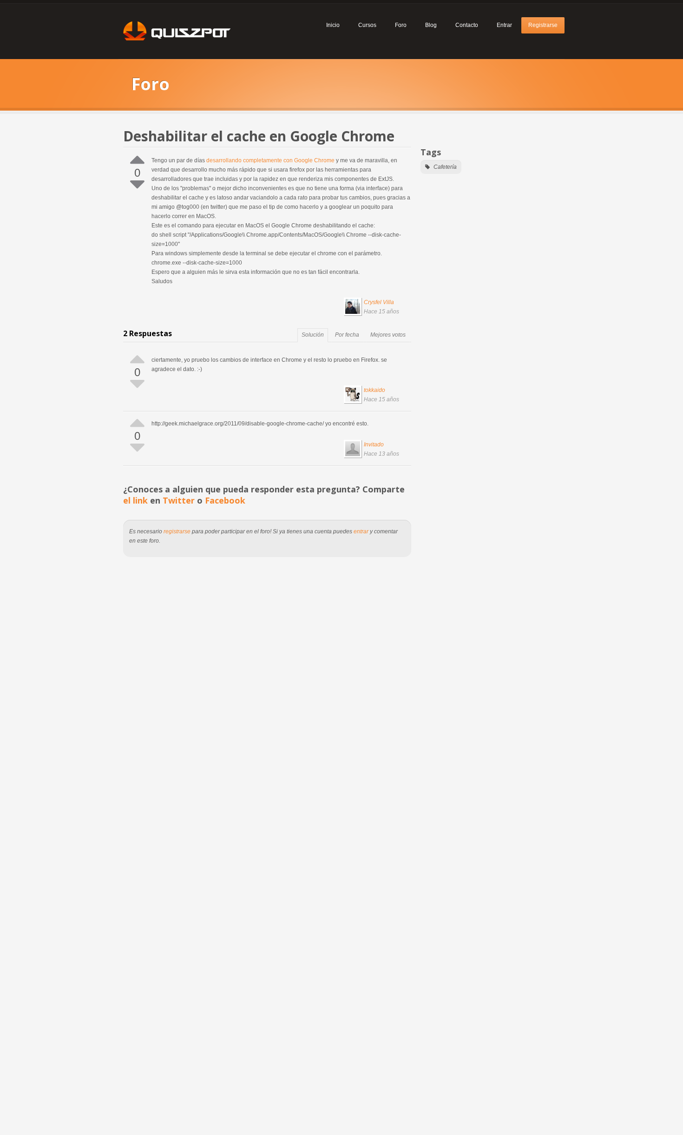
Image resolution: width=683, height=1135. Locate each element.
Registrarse (543, 25)
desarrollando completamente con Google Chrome (270, 160)
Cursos (367, 25)
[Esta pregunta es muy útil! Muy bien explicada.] (137, 159)
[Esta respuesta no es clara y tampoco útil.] (137, 384)
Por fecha (347, 335)
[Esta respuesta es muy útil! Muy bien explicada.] (137, 358)
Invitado (374, 444)
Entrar (504, 25)
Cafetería (444, 167)
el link (135, 500)
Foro (401, 25)
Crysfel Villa (379, 302)
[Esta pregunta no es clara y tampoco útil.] (137, 185)
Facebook (225, 500)
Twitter (179, 500)
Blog (431, 25)
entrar (361, 531)
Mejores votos (388, 335)
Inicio (333, 25)
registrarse (177, 531)
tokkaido (374, 390)
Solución (313, 335)
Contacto (466, 25)
